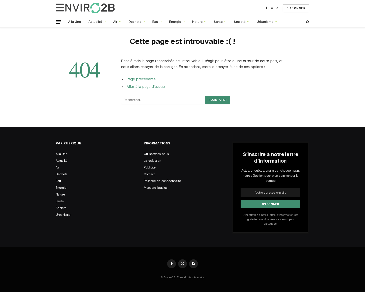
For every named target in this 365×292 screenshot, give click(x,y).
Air (115, 22)
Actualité (95, 22)
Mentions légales (156, 187)
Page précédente (141, 79)
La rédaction (152, 160)
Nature (197, 22)
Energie (175, 22)
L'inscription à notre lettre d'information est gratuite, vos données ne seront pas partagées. (270, 219)
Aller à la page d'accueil (146, 86)
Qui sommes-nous (156, 154)
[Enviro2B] (86, 8)
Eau (155, 22)
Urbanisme (265, 22)
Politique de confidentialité (162, 181)
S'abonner (295, 8)
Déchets (135, 22)
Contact (149, 174)
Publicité (150, 167)
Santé (218, 22)
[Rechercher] (307, 22)
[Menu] (58, 22)
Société (239, 22)
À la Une (74, 22)
